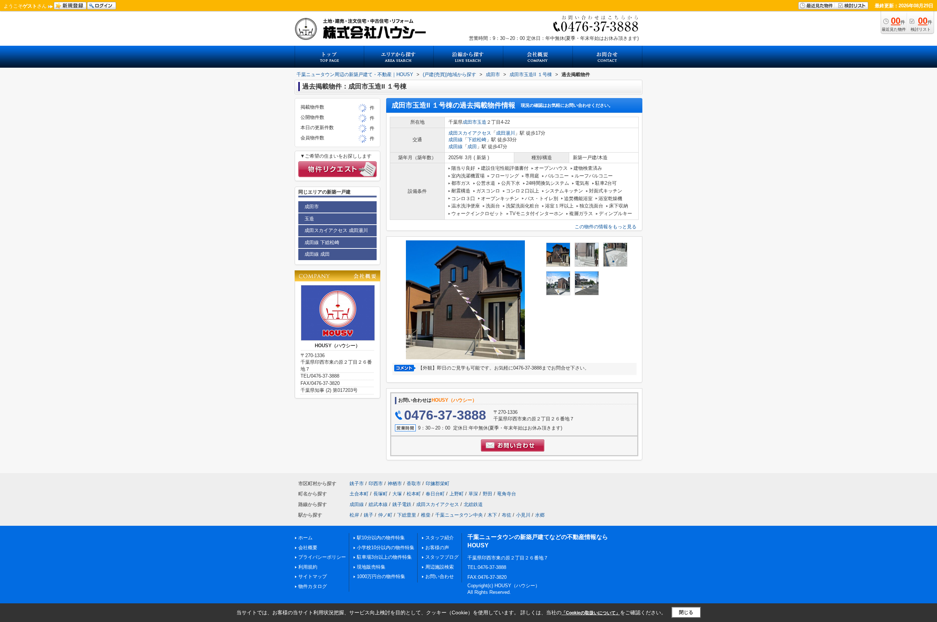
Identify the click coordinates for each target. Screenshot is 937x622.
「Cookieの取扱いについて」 (590, 612)
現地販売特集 (371, 567)
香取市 (414, 483)
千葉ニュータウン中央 (459, 515)
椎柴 (425, 515)
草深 (473, 494)
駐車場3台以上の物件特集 (384, 557)
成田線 (455, 139)
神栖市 (395, 483)
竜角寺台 (506, 494)
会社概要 (307, 547)
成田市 (470, 122)
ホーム (305, 537)
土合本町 (359, 494)
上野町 (456, 494)
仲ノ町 (385, 515)
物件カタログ (312, 586)
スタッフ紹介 (439, 537)
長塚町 (380, 494)
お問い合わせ (439, 576)
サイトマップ (312, 576)
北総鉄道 (473, 504)
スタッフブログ (442, 557)
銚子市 (357, 483)
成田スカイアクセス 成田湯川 (336, 230)
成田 (472, 146)
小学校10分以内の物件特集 (385, 547)
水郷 (540, 515)
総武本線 (378, 504)
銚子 (368, 515)
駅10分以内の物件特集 (381, 537)
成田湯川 (505, 133)
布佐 (506, 515)
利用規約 (307, 567)
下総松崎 (476, 139)
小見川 (523, 515)
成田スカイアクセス (469, 133)
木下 (492, 515)
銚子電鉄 (401, 504)
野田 (487, 494)
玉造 (481, 122)
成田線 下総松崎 (322, 242)
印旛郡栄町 (437, 483)
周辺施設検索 (439, 567)
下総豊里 (406, 515)
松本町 (414, 494)
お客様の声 (437, 547)
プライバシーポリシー (322, 557)
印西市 (376, 483)
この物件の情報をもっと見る (606, 226)
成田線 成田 (317, 254)
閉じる (686, 612)
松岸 (354, 515)
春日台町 (435, 494)
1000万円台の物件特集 (381, 576)
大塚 (397, 494)
